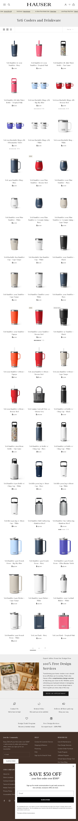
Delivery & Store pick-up (63, 709)
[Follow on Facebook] (4, 801)
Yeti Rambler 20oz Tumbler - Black (64, 258)
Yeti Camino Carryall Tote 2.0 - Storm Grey (39, 410)
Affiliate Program (63, 755)
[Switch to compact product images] (11, 29)
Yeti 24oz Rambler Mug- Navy (14, 181)
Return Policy (39, 709)
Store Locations (8, 777)
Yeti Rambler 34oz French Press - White (14, 636)
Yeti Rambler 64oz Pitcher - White (39, 599)
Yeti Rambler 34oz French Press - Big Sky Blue (14, 562)
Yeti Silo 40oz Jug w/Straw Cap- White (64, 484)
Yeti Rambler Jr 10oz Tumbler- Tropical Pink (39, 64)
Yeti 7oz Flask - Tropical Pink (64, 635)
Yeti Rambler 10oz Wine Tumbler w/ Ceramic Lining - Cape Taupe (63, 219)
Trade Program (62, 752)
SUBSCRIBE (45, 800)
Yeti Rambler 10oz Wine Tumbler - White (14, 218)
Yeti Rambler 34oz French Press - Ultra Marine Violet (63, 562)
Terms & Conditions (9, 784)
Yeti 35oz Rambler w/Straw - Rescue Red (14, 410)
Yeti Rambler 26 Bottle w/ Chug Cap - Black (63, 410)
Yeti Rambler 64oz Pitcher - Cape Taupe (14, 599)
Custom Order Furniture (65, 749)
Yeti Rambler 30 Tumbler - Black (64, 333)
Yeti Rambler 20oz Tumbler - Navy (64, 295)
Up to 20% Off (8, 11)
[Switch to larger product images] (4, 29)
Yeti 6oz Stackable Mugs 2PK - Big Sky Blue (39, 101)
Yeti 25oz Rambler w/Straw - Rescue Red (39, 373)
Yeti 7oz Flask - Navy (39, 635)
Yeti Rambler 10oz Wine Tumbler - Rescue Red (39, 181)
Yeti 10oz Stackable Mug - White (64, 141)
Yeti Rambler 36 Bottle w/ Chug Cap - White (63, 447)
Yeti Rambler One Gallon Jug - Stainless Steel (63, 522)
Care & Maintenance (64, 742)
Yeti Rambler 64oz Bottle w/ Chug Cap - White (14, 484)
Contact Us (14, 709)
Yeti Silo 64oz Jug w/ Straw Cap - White (14, 522)
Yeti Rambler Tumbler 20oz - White (39, 295)
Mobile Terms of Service (11, 788)
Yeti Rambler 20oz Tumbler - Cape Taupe (14, 295)
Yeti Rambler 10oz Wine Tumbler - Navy (64, 181)
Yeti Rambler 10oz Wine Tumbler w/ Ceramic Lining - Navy (39, 219)
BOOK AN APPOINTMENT (56, 694)
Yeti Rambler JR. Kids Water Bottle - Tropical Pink (14, 101)
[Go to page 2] (45, 648)
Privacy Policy (7, 791)
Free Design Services (51, 723)
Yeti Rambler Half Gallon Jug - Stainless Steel (39, 522)
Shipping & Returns (41, 745)
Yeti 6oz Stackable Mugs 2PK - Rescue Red (63, 101)
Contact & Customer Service (44, 742)
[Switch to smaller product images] (7, 29)
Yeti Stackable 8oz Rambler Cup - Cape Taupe (14, 258)
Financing (38, 749)
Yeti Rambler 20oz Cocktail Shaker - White (63, 599)
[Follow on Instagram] (10, 801)
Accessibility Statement (10, 794)
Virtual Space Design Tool (66, 759)
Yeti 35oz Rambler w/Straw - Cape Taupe (63, 373)
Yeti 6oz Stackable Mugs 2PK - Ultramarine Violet (14, 141)
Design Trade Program (26, 723)
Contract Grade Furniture (11, 781)
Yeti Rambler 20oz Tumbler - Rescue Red (39, 333)
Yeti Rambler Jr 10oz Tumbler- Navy (14, 64)
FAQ (36, 752)
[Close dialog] (73, 766)
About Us (6, 774)
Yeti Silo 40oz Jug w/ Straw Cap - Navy (39, 484)
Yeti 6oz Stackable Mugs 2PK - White (39, 141)
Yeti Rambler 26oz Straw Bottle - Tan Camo (14, 447)
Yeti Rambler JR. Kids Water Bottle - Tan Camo (63, 64)
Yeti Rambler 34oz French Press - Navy (39, 562)
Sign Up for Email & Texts (43, 755)
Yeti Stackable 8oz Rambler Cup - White (39, 258)
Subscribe (11, 761)
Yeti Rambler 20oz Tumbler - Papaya (14, 333)
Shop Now (53, 11)
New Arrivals (26, 11)
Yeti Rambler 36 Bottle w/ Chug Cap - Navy (39, 447)
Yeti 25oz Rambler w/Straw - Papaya (14, 373)
